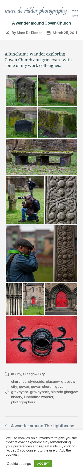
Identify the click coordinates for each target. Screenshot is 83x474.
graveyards (39, 392)
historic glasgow (64, 392)
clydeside (36, 381)
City (18, 374)
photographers (23, 402)
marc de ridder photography (36, 10)
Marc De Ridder (29, 32)
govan (24, 386)
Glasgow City (34, 374)
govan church (42, 386)
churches (18, 381)
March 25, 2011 (65, 32)
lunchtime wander (38, 397)
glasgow (52, 381)
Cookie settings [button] (19, 464)
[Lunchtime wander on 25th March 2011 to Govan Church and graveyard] (21, 90)
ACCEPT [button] (43, 463)
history (16, 397)
